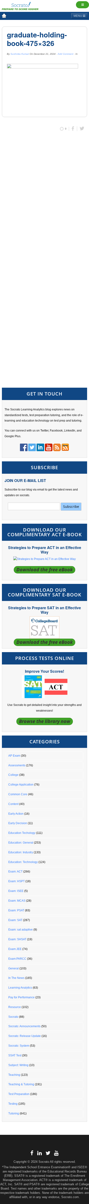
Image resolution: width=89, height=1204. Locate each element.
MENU (78, 16)
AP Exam (14, 755)
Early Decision (17, 823)
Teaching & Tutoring (21, 1084)
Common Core (17, 794)
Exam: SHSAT (17, 939)
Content (13, 804)
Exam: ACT (15, 871)
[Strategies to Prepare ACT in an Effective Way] (44, 559)
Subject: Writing (18, 1065)
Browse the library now (44, 721)
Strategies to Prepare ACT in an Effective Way (44, 550)
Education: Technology (23, 862)
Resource (14, 1007)
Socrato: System (18, 1045)
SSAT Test (14, 1055)
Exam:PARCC (17, 958)
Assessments (16, 765)
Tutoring (13, 1113)
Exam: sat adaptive (20, 929)
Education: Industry (20, 852)
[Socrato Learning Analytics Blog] (4, 15)
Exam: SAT (15, 920)
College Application (20, 784)
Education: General (20, 842)
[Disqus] (44, 198)
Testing (13, 1103)
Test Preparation (18, 1094)
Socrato (13, 1016)
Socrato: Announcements (24, 1026)
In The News (16, 978)
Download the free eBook (44, 569)
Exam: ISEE (15, 891)
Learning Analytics (20, 987)
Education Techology (21, 833)
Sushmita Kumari (19, 54)
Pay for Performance (21, 997)
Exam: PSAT (16, 910)
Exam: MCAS (16, 900)
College (13, 775)
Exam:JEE (15, 949)
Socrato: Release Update (24, 1036)
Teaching (14, 1075)
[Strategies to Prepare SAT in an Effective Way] (44, 627)
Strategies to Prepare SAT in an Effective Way (44, 610)
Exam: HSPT (16, 881)
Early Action (15, 813)
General (13, 968)
